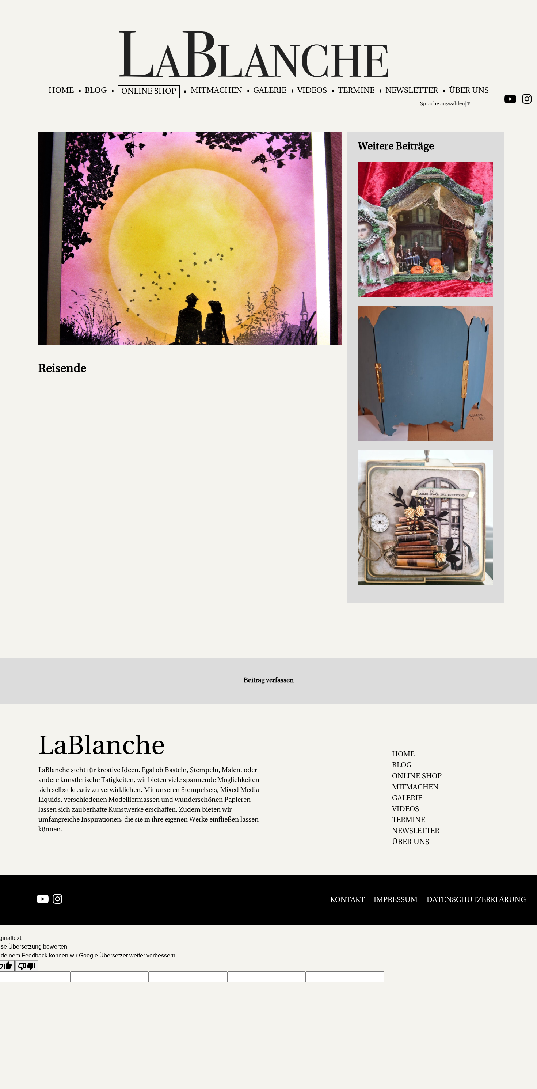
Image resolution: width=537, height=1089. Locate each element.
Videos (312, 91)
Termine (356, 91)
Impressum (396, 900)
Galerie (269, 91)
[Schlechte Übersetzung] (26, 965)
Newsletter (411, 91)
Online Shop (148, 91)
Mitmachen (216, 91)
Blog (96, 91)
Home (61, 91)
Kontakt (347, 900)
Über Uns (469, 91)
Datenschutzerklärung (476, 900)
